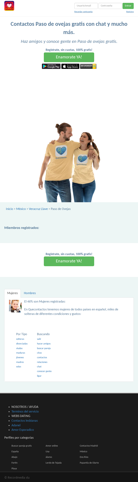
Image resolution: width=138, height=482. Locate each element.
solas (18, 366)
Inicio (9, 209)
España (15, 451)
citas (39, 353)
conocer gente (44, 371)
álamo (49, 457)
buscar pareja (44, 348)
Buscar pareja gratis (22, 446)
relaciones (42, 362)
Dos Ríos (84, 457)
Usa (47, 451)
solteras (20, 339)
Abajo (14, 457)
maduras (20, 353)
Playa (14, 468)
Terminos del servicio (25, 411)
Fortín (14, 463)
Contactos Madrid (89, 446)
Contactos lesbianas (25, 421)
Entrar (128, 5)
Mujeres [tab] (12, 293)
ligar (39, 376)
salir (39, 339)
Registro (130, 12)
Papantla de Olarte (89, 463)
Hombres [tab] (30, 293)
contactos (42, 357)
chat (39, 366)
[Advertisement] (69, 96)
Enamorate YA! (69, 57)
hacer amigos (43, 343)
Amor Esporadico (23, 430)
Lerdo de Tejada (54, 463)
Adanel (16, 425)
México (21, 209)
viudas (19, 348)
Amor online (52, 446)
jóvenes (20, 357)
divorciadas (21, 343)
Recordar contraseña (83, 12)
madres (20, 362)
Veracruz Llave (38, 209)
